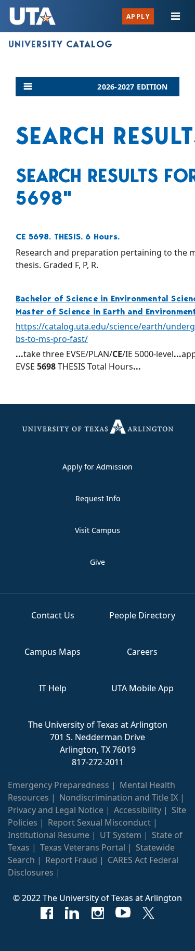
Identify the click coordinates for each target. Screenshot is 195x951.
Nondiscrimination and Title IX (118, 797)
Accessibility (137, 810)
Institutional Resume (48, 835)
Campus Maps (52, 651)
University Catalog (60, 44)
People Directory (142, 615)
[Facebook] (46, 913)
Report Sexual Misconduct (99, 822)
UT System (120, 835)
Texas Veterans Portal (82, 847)
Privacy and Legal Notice (55, 810)
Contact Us (52, 615)
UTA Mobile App (142, 688)
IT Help (53, 688)
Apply (138, 16)
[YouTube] (123, 913)
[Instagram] (97, 913)
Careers (142, 651)
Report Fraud (71, 860)
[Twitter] (148, 913)
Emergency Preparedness (58, 785)
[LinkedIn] (72, 913)
